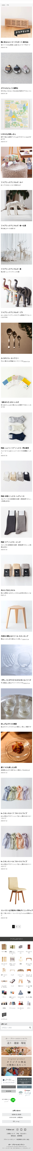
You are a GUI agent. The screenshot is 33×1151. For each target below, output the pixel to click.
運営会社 (13, 1135)
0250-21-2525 (16, 1114)
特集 (8, 5)
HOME (3, 5)
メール (17, 1121)
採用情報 (19, 1135)
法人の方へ (23, 1133)
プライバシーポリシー (9, 1139)
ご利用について (11, 1133)
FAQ (18, 1133)
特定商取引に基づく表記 (23, 1139)
